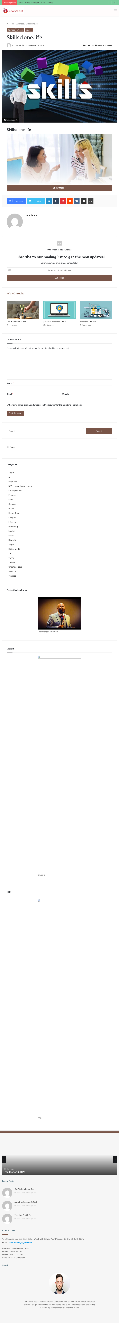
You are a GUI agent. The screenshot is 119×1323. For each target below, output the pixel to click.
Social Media (14, 549)
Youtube (29, 30)
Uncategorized (15, 567)
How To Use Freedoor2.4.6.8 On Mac (36, 2)
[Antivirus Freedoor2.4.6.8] (59, 310)
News (11, 535)
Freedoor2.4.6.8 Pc (88, 321)
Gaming (12, 504)
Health (11, 508)
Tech (10, 553)
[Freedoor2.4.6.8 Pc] (96, 310)
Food (10, 499)
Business (20, 24)
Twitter (11, 562)
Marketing (13, 526)
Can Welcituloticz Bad (16, 321)
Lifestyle (12, 522)
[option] (59, 1159)
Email (10, 394)
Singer (11, 544)
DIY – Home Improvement (20, 486)
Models (11, 531)
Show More (59, 187)
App (10, 477)
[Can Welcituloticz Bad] (23, 310)
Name (10, 383)
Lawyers (12, 517)
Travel (11, 558)
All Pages (11, 447)
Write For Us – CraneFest (13, 1257)
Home (11, 24)
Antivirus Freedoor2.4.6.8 (54, 321)
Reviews (12, 540)
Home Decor (14, 513)
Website (20, 30)
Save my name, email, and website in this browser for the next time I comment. (45, 405)
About (11, 473)
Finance (12, 495)
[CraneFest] (13, 10)
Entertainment (15, 490)
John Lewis (16, 45)
